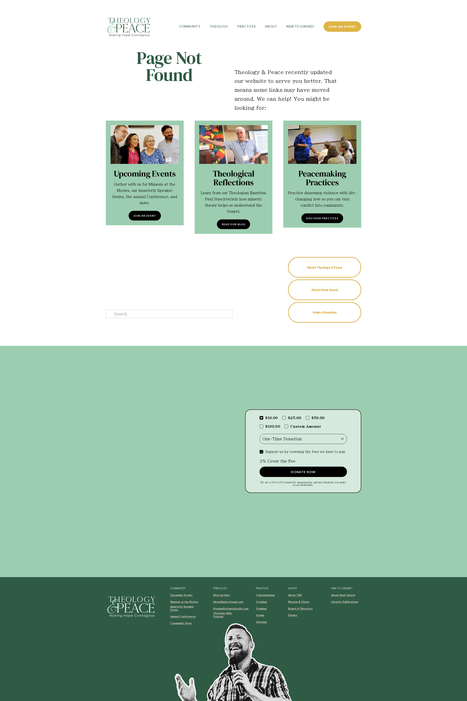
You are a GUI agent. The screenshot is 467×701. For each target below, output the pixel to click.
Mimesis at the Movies (184, 602)
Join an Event (144, 215)
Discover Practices (322, 218)
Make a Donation (325, 312)
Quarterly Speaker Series (182, 608)
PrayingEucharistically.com (230, 608)
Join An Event (342, 27)
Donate (292, 615)
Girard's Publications (344, 602)
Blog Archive (221, 595)
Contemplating (265, 595)
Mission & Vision (298, 602)
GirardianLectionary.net (228, 602)
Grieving (261, 622)
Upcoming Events (181, 595)
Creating (261, 602)
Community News (181, 623)
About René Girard (324, 290)
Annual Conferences (183, 616)
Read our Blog (233, 224)
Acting (260, 615)
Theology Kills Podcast (222, 615)
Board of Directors (300, 608)
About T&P (295, 595)
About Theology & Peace (324, 267)
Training (261, 608)
